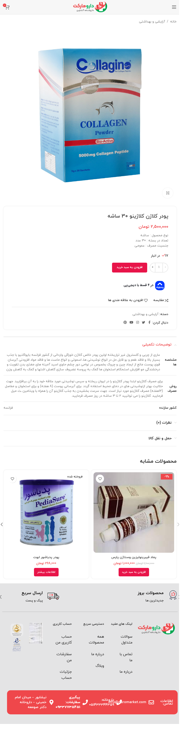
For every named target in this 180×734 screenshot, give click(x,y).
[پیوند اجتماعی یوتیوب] (131, 322)
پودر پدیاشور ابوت (46, 557)
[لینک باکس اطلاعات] (120, 596)
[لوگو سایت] (90, 6)
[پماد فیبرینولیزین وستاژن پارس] (134, 512)
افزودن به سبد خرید (129, 267)
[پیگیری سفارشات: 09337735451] (85, 702)
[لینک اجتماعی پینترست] (125, 322)
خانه (173, 21)
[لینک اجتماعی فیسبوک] (149, 322)
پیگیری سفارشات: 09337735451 (68, 702)
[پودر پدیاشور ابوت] (46, 512)
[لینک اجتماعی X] (143, 322)
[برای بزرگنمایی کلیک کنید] (167, 193)
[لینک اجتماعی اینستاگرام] (137, 322)
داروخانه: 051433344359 (101, 702)
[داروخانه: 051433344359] (119, 702)
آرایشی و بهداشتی (152, 21)
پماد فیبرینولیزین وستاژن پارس (133, 557)
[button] (134, 572)
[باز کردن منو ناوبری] (174, 7)
